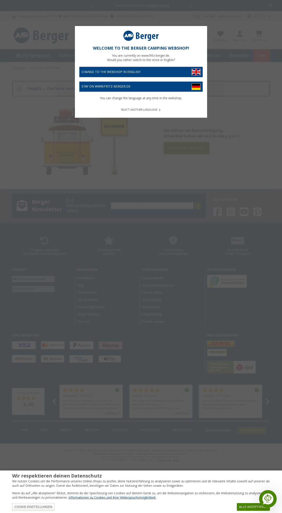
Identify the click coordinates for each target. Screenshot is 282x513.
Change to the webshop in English (111, 72)
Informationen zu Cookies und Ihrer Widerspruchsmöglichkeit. (112, 497)
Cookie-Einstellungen (33, 507)
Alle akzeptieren (253, 507)
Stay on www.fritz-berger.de (106, 86)
